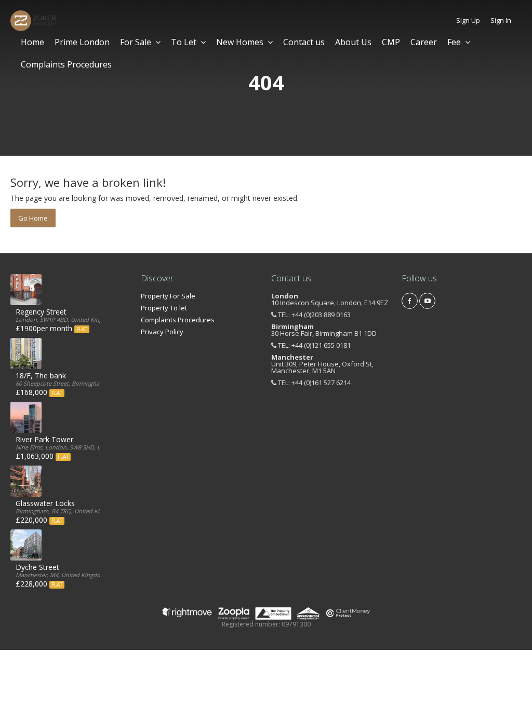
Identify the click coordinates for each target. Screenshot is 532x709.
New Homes (239, 42)
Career (423, 42)
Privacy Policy (162, 331)
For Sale (135, 42)
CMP (391, 42)
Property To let (164, 307)
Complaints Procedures (66, 64)
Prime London (82, 42)
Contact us (304, 42)
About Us (353, 42)
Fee (454, 42)
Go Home (33, 218)
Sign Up (468, 20)
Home (32, 42)
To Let (183, 42)
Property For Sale (168, 296)
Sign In (500, 20)
